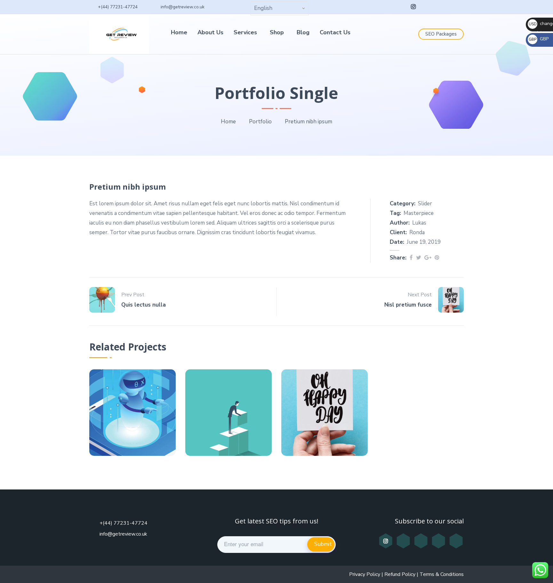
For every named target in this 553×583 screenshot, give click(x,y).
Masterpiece (419, 213)
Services (245, 32)
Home (179, 32)
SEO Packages (441, 34)
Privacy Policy (364, 574)
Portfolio (260, 121)
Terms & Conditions (442, 574)
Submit (323, 544)
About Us (210, 32)
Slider (425, 203)
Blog (303, 32)
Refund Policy (399, 574)
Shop (277, 32)
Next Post (420, 294)
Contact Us (335, 32)
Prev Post (132, 294)
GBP (539, 39)
